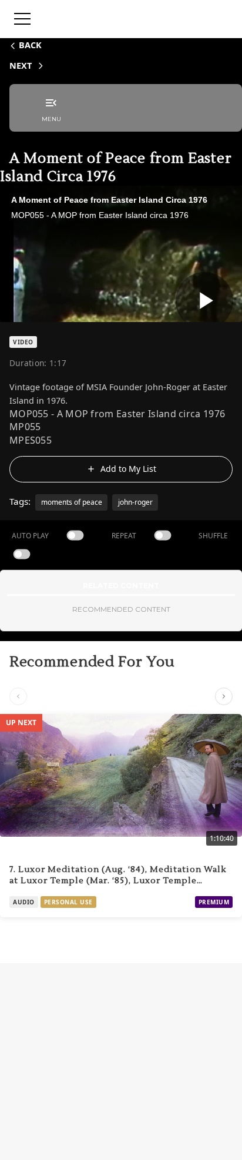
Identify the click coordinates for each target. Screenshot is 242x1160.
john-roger (135, 502)
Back (30, 45)
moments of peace (71, 502)
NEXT (20, 65)
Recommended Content (121, 609)
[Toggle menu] (22, 19)
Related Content (121, 585)
